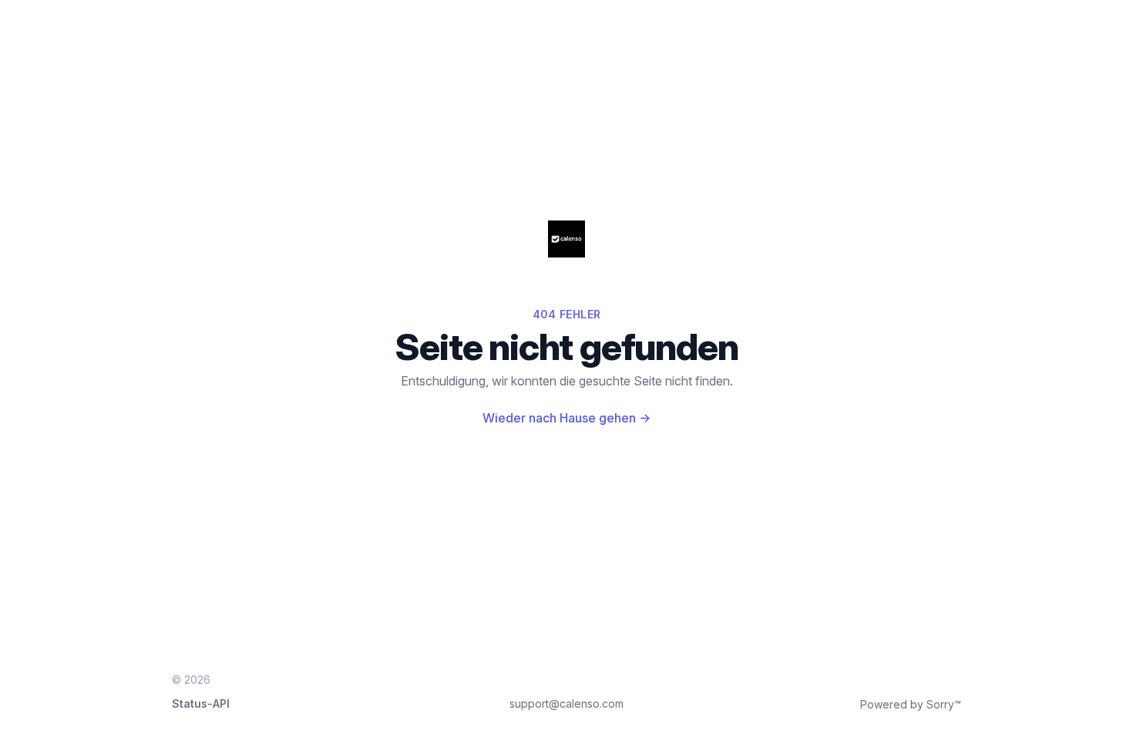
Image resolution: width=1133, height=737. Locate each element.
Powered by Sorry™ (910, 704)
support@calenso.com (566, 703)
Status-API (201, 703)
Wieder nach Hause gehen (566, 418)
